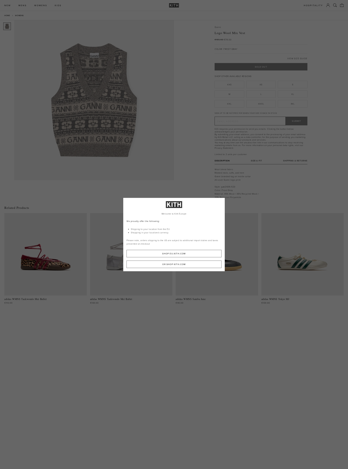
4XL (293, 103)
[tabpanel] (261, 183)
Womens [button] (40, 5)
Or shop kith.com (174, 264)
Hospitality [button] (313, 5)
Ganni (218, 27)
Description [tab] (222, 160)
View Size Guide (297, 58)
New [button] (7, 5)
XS (261, 84)
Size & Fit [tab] (256, 160)
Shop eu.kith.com (174, 253)
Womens (19, 15)
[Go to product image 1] (7, 26)
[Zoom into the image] (94, 100)
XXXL (261, 103)
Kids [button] (58, 5)
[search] (335, 5)
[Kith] (174, 5)
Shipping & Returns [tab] (295, 160)
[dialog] (174, 234)
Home (7, 15)
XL (292, 94)
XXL (229, 103)
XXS (229, 84)
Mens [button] (22, 5)
